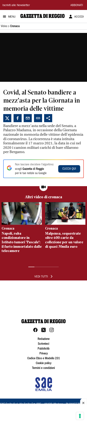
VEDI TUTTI (41, 276)
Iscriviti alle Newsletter (16, 5)
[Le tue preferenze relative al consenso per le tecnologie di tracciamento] (80, 416)
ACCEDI (79, 17)
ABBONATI (76, 5)
